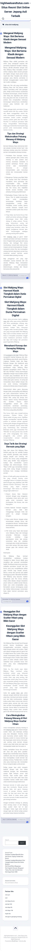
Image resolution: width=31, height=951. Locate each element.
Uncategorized (23, 275)
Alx (25, 941)
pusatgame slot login (12, 355)
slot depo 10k (9, 910)
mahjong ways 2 (12, 237)
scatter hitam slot (17, 693)
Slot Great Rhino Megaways (13, 866)
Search (7, 840)
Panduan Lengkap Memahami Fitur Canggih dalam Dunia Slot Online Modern (15, 862)
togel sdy (8, 913)
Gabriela (15, 275)
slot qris (7, 895)
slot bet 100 (8, 904)
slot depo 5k (8, 907)
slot (6, 898)
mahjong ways (10, 730)
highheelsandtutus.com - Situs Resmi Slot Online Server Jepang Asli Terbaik (15, 9)
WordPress (15, 941)
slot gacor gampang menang (13, 916)
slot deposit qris (10, 901)
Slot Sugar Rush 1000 (11, 872)
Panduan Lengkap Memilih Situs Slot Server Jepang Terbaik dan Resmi (14, 856)
